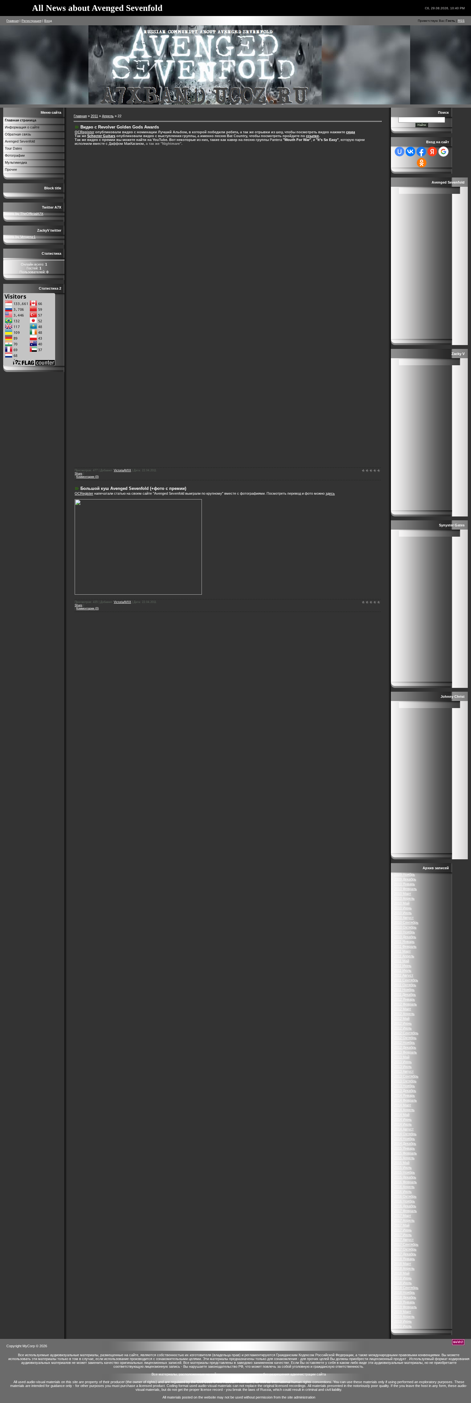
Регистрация (31, 20)
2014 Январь (404, 1095)
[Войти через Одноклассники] (421, 163)
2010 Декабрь (405, 937)
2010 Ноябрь (404, 932)
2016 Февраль (405, 1182)
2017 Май (401, 1225)
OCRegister (84, 493)
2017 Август (404, 1240)
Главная (12, 20)
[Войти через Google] (443, 151)
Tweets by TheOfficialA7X (23, 214)
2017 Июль (403, 1235)
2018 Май (401, 1273)
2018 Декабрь (405, 1297)
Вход (48, 20)
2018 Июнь (403, 1278)
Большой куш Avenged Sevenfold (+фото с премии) (133, 488)
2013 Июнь (403, 1062)
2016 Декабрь (405, 1206)
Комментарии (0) (87, 476)
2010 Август (404, 918)
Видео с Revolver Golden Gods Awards (119, 127)
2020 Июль (403, 1326)
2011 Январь (404, 942)
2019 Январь (404, 1302)
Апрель (108, 116)
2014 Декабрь (405, 1143)
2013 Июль (403, 1067)
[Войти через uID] (399, 151)
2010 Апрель (404, 898)
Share (78, 473)
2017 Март (402, 1215)
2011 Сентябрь (406, 980)
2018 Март (402, 1264)
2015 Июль (403, 1167)
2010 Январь (404, 884)
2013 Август (404, 1071)
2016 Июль (403, 1191)
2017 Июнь (403, 1230)
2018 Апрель (404, 1268)
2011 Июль (402, 970)
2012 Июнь (403, 1023)
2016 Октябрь (405, 1196)
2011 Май (401, 961)
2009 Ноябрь (404, 874)
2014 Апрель (404, 1110)
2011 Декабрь (405, 994)
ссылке (312, 136)
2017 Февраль (405, 1211)
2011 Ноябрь (404, 990)
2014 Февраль (405, 1100)
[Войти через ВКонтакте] (410, 151)
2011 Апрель (404, 956)
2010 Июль (403, 913)
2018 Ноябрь (404, 1292)
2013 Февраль (405, 1052)
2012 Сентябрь (406, 1033)
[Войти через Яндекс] (432, 151)
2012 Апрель (404, 1014)
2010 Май (401, 903)
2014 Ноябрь (404, 1139)
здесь (330, 493)
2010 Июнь (403, 908)
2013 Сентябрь (406, 1076)
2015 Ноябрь (404, 1172)
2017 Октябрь (405, 1249)
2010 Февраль (405, 889)
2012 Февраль (405, 1004)
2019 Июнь (403, 1321)
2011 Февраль (405, 946)
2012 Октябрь (405, 1038)
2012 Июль (403, 1028)
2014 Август (404, 1129)
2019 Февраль (405, 1307)
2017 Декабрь (405, 1254)
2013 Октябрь (405, 1081)
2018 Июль (403, 1283)
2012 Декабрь (405, 1047)
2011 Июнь (402, 966)
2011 (94, 116)
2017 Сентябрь (406, 1244)
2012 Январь (404, 999)
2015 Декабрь (405, 1177)
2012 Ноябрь (404, 1042)
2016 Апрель (404, 1187)
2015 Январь (404, 1148)
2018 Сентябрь (406, 1288)
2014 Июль (403, 1124)
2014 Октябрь (405, 1134)
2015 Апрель (404, 1158)
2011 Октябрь (405, 985)
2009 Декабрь (405, 879)
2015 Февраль (405, 1153)
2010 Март (402, 893)
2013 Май (401, 1057)
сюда (350, 132)
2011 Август (403, 975)
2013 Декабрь (405, 1091)
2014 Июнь (403, 1119)
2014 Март (402, 1105)
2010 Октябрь (405, 927)
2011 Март (402, 951)
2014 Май (401, 1115)
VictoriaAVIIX (122, 470)
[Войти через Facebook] (421, 151)
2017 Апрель (404, 1220)
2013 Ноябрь (404, 1086)
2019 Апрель (404, 1316)
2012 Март (402, 1009)
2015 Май (401, 1163)
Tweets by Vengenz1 (19, 237)
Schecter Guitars (101, 136)
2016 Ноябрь (404, 1201)
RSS (461, 20)
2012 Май (401, 1018)
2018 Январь (404, 1259)
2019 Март (402, 1312)
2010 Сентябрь (406, 922)
